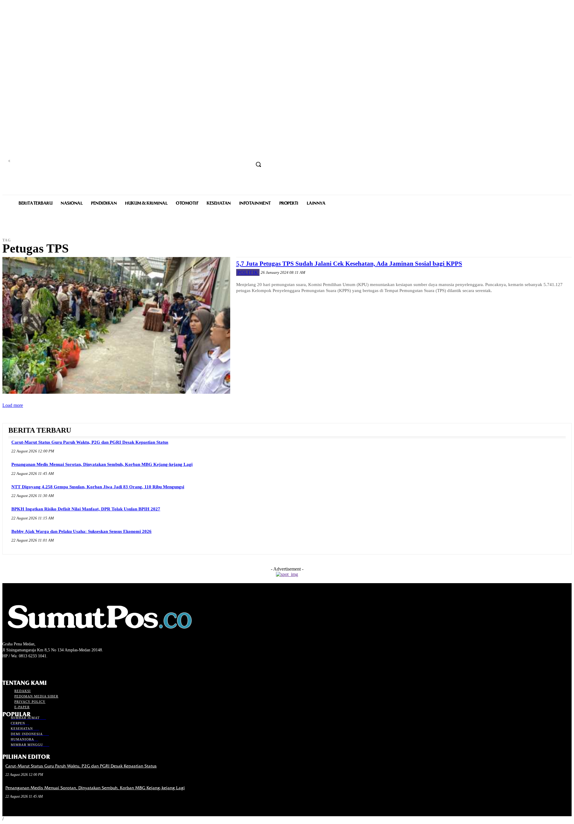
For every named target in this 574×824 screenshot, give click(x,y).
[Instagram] (16, 667)
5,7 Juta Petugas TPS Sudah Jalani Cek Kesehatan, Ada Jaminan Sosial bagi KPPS (349, 263)
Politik (247, 272)
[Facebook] (6, 667)
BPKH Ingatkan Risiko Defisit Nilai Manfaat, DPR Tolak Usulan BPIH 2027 (85, 509)
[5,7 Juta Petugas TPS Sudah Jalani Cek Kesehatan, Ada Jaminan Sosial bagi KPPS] (116, 325)
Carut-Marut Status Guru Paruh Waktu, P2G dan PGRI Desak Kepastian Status (89, 442)
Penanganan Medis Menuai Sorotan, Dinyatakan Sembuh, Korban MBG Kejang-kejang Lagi (102, 464)
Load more (12, 405)
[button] (258, 164)
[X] (27, 667)
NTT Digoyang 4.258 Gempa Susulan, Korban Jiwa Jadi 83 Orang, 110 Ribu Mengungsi (97, 486)
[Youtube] (38, 667)
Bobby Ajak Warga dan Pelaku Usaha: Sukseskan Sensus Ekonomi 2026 (81, 531)
